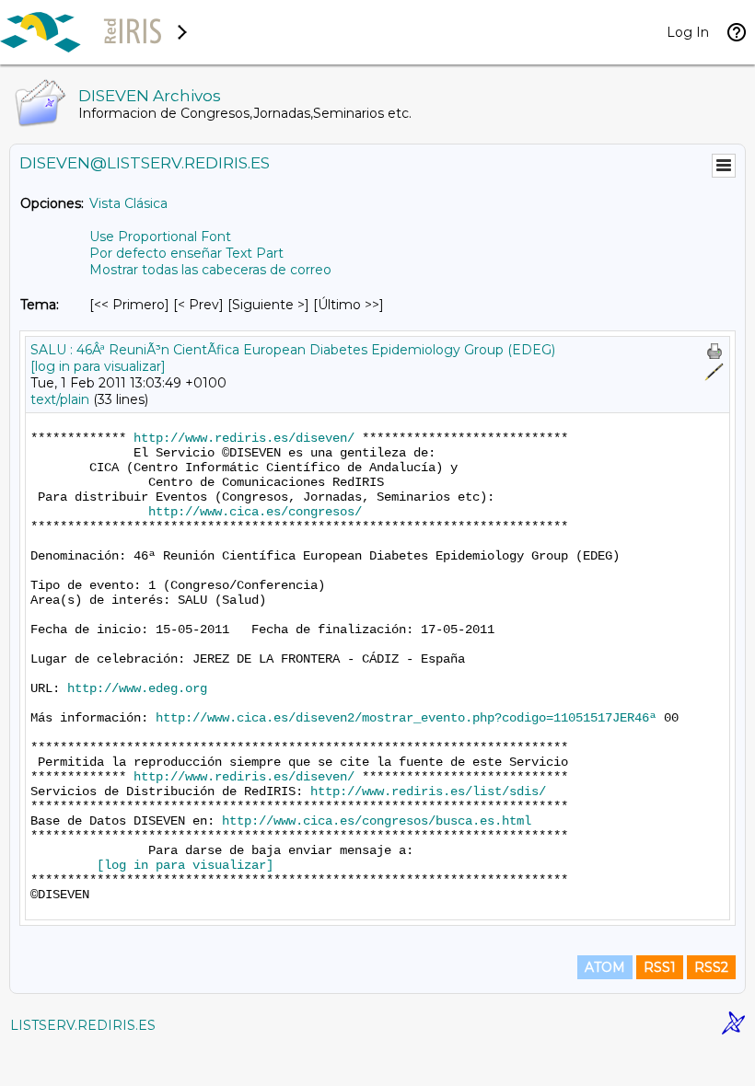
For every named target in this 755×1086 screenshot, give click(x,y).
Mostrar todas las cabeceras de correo (210, 269)
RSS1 (660, 967)
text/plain (59, 399)
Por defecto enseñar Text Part (186, 253)
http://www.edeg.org (137, 688)
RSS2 (711, 967)
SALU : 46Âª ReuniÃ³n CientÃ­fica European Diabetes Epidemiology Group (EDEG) (292, 349)
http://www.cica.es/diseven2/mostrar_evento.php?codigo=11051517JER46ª (406, 718)
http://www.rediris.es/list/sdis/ (428, 791)
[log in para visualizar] (98, 366)
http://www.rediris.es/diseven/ (244, 438)
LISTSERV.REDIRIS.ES (83, 1025)
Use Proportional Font (160, 236)
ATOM (605, 967)
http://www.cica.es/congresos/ (255, 511)
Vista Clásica (128, 203)
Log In (688, 32)
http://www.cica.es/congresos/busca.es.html (376, 821)
